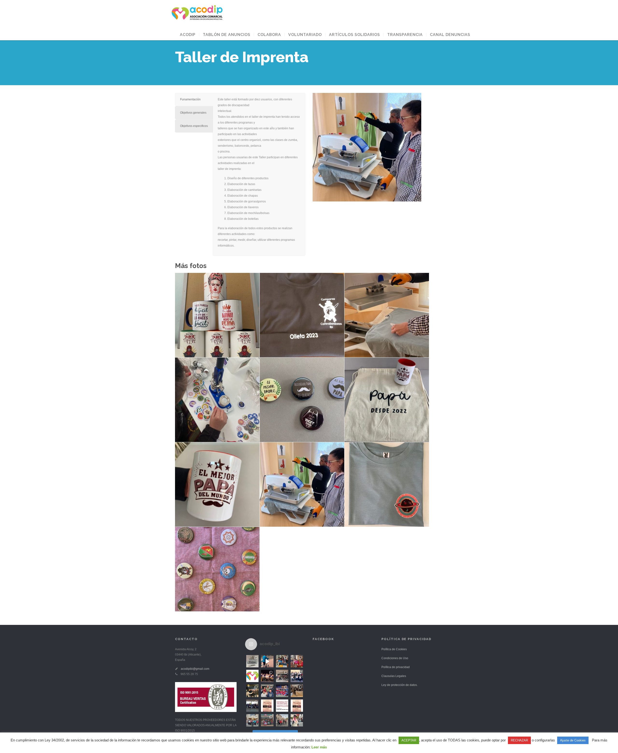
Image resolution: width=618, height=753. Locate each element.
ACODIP (188, 34)
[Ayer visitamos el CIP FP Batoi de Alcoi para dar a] (252, 705)
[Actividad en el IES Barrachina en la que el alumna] (282, 676)
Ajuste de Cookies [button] (573, 740)
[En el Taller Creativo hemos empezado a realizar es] (252, 661)
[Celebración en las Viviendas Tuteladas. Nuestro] (282, 661)
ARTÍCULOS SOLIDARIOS (354, 34)
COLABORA (269, 34)
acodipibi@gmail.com (195, 668)
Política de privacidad (395, 667)
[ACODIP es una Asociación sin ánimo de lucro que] (252, 676)
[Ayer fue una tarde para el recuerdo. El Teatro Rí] (267, 676)
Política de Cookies (394, 649)
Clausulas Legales (393, 676)
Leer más (319, 747)
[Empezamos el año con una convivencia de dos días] (252, 720)
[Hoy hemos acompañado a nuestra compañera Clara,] (267, 720)
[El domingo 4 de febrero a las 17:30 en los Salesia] (297, 676)
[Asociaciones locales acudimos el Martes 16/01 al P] (297, 690)
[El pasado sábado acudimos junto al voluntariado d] (282, 690)
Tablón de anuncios (226, 34)
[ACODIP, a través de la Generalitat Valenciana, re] (282, 705)
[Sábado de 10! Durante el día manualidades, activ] (252, 690)
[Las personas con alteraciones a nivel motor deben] (267, 661)
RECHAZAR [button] (519, 740)
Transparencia (405, 34)
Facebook (323, 639)
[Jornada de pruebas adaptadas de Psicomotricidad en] (267, 690)
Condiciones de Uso (394, 658)
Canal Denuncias (450, 34)
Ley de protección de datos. (399, 685)
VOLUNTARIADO (305, 34)
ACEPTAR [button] (408, 740)
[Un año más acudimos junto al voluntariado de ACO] (282, 720)
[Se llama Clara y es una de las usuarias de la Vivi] (297, 720)
